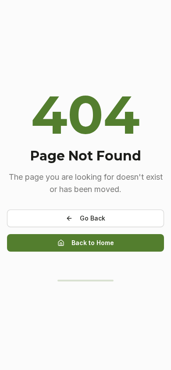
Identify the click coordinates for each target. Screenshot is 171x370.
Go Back (92, 218)
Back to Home (92, 242)
